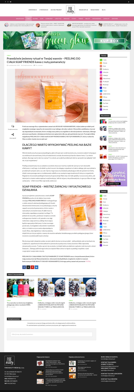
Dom (41, 18)
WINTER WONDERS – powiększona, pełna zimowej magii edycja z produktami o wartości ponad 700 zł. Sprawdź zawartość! (84, 25)
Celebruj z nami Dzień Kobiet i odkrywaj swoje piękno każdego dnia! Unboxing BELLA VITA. (22, 24)
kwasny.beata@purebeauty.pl (110, 366)
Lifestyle (58, 18)
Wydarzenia (96, 18)
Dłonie (35, 18)
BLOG (103, 10)
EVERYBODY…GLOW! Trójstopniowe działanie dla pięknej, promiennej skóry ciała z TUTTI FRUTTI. (118, 158)
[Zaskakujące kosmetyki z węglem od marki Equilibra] (72, 363)
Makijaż (66, 18)
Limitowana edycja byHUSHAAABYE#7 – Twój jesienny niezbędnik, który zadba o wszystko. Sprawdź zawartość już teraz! (55, 381)
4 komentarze (83, 364)
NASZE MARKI (95, 10)
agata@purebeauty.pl (107, 370)
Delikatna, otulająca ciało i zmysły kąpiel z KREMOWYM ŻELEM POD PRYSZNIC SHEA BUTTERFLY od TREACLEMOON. (51, 305)
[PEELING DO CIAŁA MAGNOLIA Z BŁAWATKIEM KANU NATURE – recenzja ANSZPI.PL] (103, 148)
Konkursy (49, 18)
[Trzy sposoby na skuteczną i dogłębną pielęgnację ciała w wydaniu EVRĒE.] (20, 288)
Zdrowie (115, 18)
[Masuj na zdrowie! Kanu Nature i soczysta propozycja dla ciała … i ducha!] (72, 376)
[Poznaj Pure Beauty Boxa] (67, 40)
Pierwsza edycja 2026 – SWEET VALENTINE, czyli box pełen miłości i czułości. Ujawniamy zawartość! (52, 25)
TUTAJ (88, 261)
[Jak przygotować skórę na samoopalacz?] (72, 369)
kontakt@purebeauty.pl (108, 359)
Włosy (87, 18)
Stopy (74, 18)
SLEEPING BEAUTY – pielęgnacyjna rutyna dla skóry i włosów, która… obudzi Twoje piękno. (115, 24)
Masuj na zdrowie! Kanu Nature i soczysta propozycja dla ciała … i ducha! (87, 374)
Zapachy (106, 18)
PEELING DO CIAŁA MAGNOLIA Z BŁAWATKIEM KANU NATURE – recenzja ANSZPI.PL (117, 149)
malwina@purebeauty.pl (108, 381)
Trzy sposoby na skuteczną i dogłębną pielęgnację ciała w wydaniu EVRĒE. (19, 304)
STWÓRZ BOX (43, 10)
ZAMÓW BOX (33, 10)
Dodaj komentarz (27, 65)
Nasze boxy (20, 18)
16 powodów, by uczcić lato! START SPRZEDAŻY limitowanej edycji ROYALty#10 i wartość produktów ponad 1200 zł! (55, 372)
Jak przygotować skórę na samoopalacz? (84, 368)
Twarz (80, 18)
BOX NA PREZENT (56, 10)
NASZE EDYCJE (83, 10)
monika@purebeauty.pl (108, 375)
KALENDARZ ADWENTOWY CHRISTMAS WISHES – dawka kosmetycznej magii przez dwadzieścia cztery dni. (55, 363)
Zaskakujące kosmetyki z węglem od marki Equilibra (87, 361)
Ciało (28, 18)
